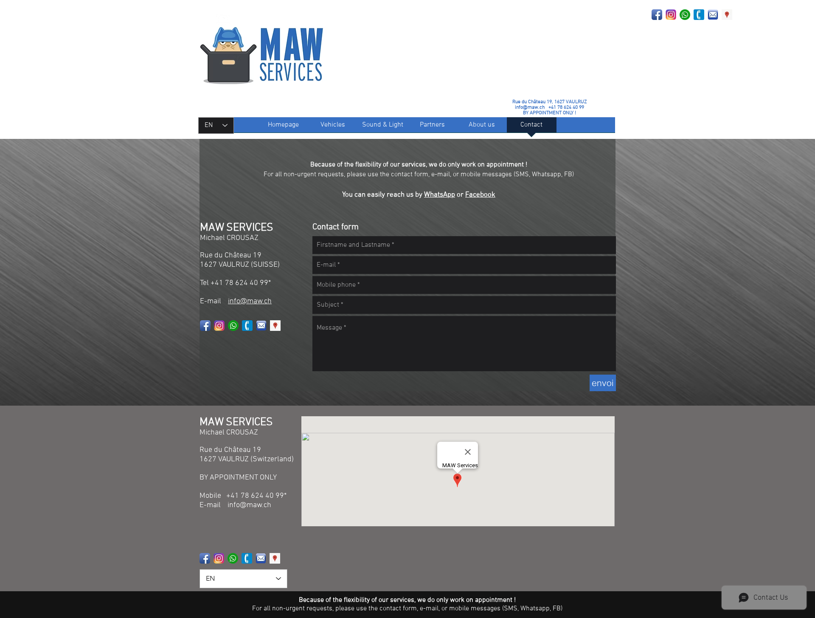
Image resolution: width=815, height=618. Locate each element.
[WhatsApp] (685, 14)
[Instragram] (671, 14)
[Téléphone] (699, 14)
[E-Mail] (713, 14)
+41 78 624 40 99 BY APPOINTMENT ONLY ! (553, 110)
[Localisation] (727, 14)
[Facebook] (657, 14)
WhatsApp (439, 195)
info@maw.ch (530, 107)
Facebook (480, 195)
